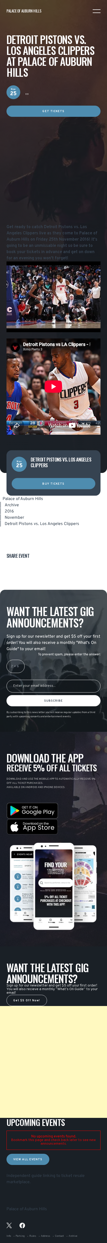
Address (45, 1236)
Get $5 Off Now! (26, 1000)
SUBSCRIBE (53, 701)
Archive (12, 505)
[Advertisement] (53, 170)
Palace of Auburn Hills (23, 499)
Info (8, 1236)
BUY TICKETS (53, 484)
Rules (32, 1236)
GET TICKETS (53, 111)
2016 (9, 511)
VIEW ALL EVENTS (28, 1159)
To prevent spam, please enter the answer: (69, 654)
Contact (59, 1236)
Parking (20, 1236)
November (14, 517)
